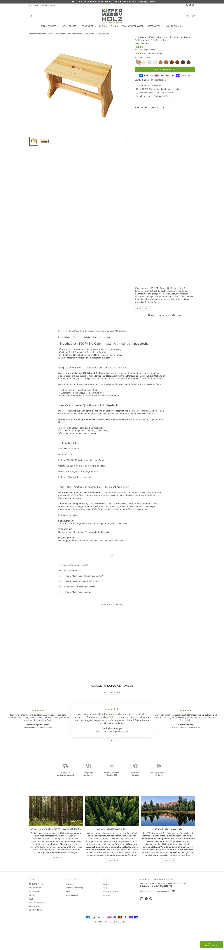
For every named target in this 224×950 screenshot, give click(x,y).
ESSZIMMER (88, 26)
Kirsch (171, 62)
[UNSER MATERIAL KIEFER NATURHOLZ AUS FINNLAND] (56, 811)
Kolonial (177, 62)
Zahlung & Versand (110, 891)
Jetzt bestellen (211, 944)
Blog (105, 888)
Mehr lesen (143, 308)
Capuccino (160, 62)
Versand (152, 50)
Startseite (33, 34)
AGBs (68, 891)
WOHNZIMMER (69, 26)
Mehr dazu (56, 858)
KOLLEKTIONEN (174, 26)
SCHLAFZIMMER (49, 26)
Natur (138, 62)
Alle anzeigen (112, 692)
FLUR (113, 26)
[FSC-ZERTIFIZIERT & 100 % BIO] (168, 811)
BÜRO (102, 26)
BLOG (52, 5)
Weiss (149, 62)
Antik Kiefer (166, 62)
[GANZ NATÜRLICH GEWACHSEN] (112, 811)
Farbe (142, 58)
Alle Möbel (42, 34)
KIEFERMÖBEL (154, 26)
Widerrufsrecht (72, 895)
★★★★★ (140, 53)
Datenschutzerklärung (74, 888)
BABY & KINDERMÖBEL (132, 26)
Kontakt (106, 884)
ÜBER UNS (33, 5)
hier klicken (74, 515)
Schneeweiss (155, 62)
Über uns (106, 895)
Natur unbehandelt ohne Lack (143, 62)
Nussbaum (183, 62)
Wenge (188, 62)
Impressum (70, 884)
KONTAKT (44, 5)
